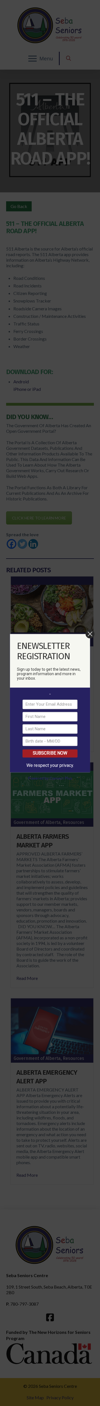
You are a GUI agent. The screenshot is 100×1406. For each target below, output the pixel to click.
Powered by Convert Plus (50, 778)
